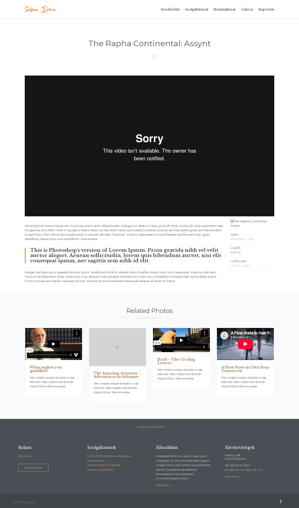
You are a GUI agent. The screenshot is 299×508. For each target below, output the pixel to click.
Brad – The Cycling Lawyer (176, 361)
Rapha (236, 252)
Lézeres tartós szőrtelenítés (104, 465)
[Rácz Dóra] (40, 9)
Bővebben (162, 485)
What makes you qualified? (46, 369)
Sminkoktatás (96, 460)
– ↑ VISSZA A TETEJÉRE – (149, 427)
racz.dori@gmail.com (248, 469)
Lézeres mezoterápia (100, 469)
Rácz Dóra (25, 456)
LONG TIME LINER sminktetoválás (109, 456)
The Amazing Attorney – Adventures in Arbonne (117, 375)
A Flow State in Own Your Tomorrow (245, 369)
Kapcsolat (231, 476)
